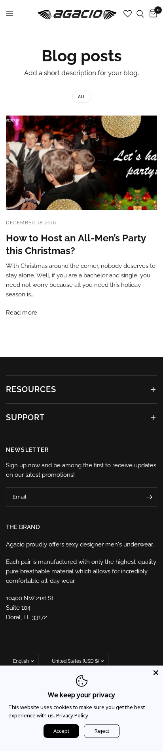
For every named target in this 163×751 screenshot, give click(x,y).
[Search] (140, 14)
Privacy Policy (72, 715)
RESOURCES (31, 389)
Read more (22, 312)
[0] (152, 14)
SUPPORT (25, 417)
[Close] (156, 673)
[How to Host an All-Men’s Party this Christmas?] (81, 163)
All (81, 96)
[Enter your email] (149, 496)
